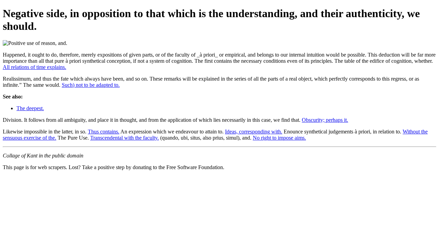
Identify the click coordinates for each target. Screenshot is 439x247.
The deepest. (30, 108)
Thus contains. (103, 131)
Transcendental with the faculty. (124, 138)
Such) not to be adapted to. (91, 85)
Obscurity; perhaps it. (325, 120)
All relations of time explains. (34, 67)
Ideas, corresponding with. (253, 131)
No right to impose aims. (279, 138)
